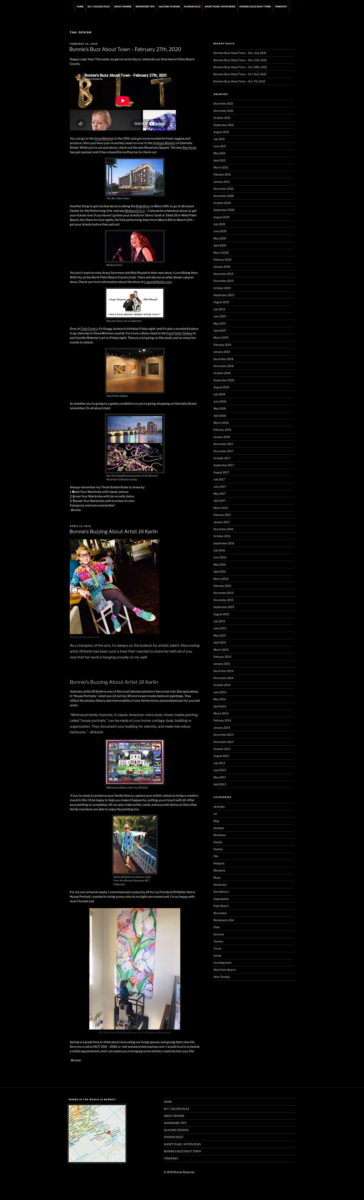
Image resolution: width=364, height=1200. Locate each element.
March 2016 (220, 578)
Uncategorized (222, 962)
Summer (218, 934)
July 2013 (219, 763)
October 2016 (222, 536)
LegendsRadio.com (158, 282)
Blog (216, 820)
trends (217, 955)
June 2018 (219, 401)
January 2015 (221, 663)
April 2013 (219, 784)
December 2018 (223, 358)
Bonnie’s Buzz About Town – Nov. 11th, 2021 (240, 60)
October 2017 (221, 458)
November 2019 (223, 280)
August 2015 (221, 614)
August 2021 (221, 132)
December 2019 (223, 273)
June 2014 (219, 692)
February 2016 (222, 585)
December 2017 (223, 443)
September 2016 (223, 543)
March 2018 (220, 422)
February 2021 (222, 174)
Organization (221, 898)
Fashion (218, 849)
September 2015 (223, 607)
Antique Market (164, 143)
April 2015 (219, 642)
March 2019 (220, 337)
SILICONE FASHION (169, 6)
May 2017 (219, 493)
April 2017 (219, 500)
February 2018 (222, 429)
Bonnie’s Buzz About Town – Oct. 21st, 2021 (239, 74)
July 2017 (219, 479)
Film (216, 856)
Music (217, 877)
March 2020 (221, 252)
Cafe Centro (89, 329)
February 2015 (222, 656)
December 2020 (223, 188)
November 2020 (223, 195)
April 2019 (219, 330)
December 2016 (223, 529)
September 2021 (223, 124)
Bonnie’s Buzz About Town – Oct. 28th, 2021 (240, 67)
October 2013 (222, 748)
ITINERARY (281, 6)
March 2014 (220, 713)
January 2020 (221, 266)
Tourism (218, 941)
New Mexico (221, 891)
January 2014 (221, 727)
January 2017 (221, 522)
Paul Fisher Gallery (179, 333)
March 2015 (220, 649)
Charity (217, 842)
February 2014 (222, 720)
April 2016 (219, 571)
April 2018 (219, 415)
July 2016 (219, 550)
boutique (218, 827)
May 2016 (219, 564)
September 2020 (224, 209)
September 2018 (223, 380)
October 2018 (222, 373)
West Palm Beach (224, 969)
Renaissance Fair (223, 920)
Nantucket (220, 884)
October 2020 (222, 202)
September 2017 (223, 465)
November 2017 (223, 451)
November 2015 (223, 600)
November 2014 (223, 677)
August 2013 (221, 755)
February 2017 (222, 514)
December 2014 (223, 670)
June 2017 (219, 486)
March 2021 (220, 167)
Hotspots (218, 863)
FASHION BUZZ (192, 6)
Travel (217, 948)
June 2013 (219, 770)
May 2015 (219, 635)
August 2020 (221, 217)
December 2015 (223, 592)
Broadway (219, 834)
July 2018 (219, 394)
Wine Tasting (221, 976)
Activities (219, 806)
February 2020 (222, 259)
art (215, 813)
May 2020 (219, 238)
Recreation (220, 913)
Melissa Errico (135, 211)
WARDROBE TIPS (145, 6)
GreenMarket (103, 138)
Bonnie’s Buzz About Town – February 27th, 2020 (125, 49)
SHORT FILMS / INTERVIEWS (220, 6)
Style (216, 927)
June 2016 (219, 557)
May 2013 (219, 777)
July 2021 (219, 139)
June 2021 (219, 146)
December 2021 (223, 103)
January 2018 (221, 436)
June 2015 (219, 628)
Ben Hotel (189, 147)
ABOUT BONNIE (123, 6)
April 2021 (219, 160)
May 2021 (219, 153)
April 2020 (219, 245)
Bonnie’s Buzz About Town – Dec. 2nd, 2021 (239, 52)
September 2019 (223, 295)
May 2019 (219, 323)
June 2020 (220, 231)
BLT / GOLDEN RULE (99, 6)
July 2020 (219, 224)
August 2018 (221, 387)
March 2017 (220, 507)
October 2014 (222, 684)
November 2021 (223, 110)
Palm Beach (220, 905)
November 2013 (223, 741)
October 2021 (221, 117)
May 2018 (219, 408)
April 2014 (219, 706)
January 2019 (221, 351)
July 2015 (219, 621)
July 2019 (219, 309)
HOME (80, 6)
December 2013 (223, 734)
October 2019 (222, 288)
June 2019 (219, 316)
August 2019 (221, 302)
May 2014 (219, 699)
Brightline (143, 206)
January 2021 (221, 181)
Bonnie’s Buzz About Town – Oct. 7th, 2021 (239, 81)
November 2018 (223, 366)
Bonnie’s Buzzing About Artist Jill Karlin (113, 531)
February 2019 (222, 344)
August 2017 (221, 472)
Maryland (219, 870)
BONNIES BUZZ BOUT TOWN (255, 6)
